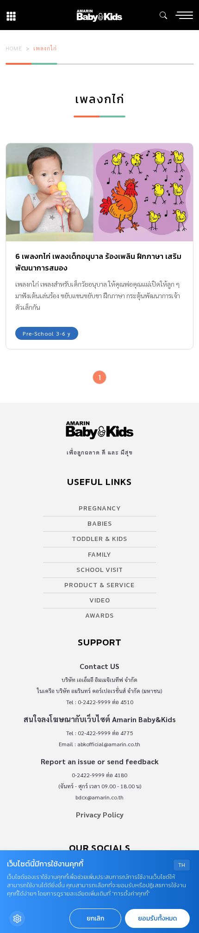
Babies (99, 523)
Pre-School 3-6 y (47, 333)
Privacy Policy (100, 814)
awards (99, 615)
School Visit (99, 570)
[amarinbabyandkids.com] (99, 15)
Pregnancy (100, 508)
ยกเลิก (95, 918)
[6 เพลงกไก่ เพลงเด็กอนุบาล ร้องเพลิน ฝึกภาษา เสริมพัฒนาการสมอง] (99, 192)
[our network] (11, 15)
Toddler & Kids (99, 539)
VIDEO (99, 600)
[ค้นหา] (163, 15)
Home (14, 48)
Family (99, 554)
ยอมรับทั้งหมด (157, 918)
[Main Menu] (184, 15)
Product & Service (99, 585)
